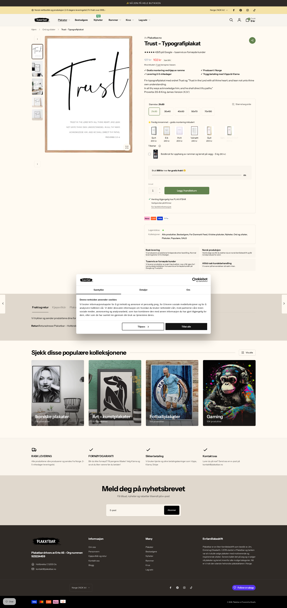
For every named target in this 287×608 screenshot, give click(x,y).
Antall (150, 184)
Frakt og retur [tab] (40, 307)
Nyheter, (229, 234)
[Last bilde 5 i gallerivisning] (37, 114)
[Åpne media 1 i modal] (88, 94)
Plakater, (166, 238)
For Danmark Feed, (198, 234)
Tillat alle (186, 326)
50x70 (194, 111)
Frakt (158, 65)
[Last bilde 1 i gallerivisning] (37, 51)
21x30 (154, 111)
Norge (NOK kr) (217, 10)
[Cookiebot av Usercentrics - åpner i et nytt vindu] (194, 280)
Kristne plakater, (217, 234)
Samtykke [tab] (99, 290)
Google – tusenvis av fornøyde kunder (185, 52)
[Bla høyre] (37, 164)
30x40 (167, 111)
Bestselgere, (183, 234)
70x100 (208, 111)
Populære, (176, 238)
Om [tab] (188, 290)
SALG (184, 238)
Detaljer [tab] (143, 290)
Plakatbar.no (153, 37)
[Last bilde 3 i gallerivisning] (37, 86)
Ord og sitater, (241, 234)
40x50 (181, 111)
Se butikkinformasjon (161, 207)
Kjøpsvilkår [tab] (59, 307)
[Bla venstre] (37, 39)
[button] (63, 20)
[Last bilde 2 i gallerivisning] (37, 68)
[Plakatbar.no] (46, 544)
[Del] (252, 40)
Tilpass (141, 326)
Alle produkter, (169, 234)
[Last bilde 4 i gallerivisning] (37, 101)
